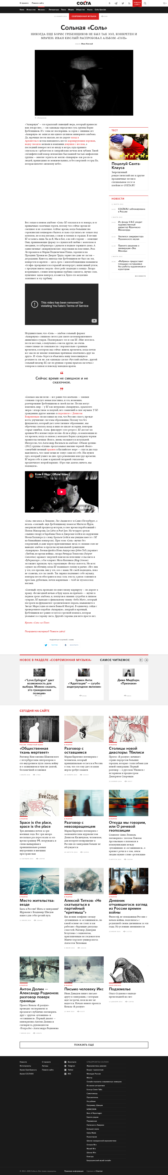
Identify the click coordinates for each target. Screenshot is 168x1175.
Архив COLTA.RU (27, 1074)
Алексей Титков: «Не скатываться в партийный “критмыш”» (82, 907)
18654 (129, 696)
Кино (22, 10)
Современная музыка (84, 16)
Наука (89, 10)
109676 (39, 1033)
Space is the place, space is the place (36, 825)
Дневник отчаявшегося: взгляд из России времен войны (128, 907)
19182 (84, 696)
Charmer (99, 1171)
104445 (40, 920)
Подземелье (120, 989)
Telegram (71, 1066)
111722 (129, 931)
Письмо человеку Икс (84, 989)
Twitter (70, 1070)
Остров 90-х (92, 1145)
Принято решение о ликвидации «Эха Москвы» (128, 248)
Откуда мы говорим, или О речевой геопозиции (127, 827)
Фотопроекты (25, 1066)
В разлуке (68, 744)
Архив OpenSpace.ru (28, 1070)
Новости (23, 1062)
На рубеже (91, 1101)
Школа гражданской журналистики (101, 1141)
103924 (86, 852)
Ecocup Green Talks (94, 1090)
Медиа (71, 10)
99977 (130, 781)
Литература (54, 10)
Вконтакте (72, 1062)
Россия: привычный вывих (31, 744)
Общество (80, 10)
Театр (63, 10)
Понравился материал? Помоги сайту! (45, 631)
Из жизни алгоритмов (96, 1086)
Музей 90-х (91, 1149)
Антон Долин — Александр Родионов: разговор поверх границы (39, 995)
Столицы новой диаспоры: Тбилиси (126, 751)
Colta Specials (100, 10)
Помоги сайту (38, 3)
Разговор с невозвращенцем (79, 825)
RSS (69, 1074)
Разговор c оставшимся (75, 751)
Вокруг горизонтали (95, 1070)
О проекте (24, 3)
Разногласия (92, 1137)
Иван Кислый (87, 44)
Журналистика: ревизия (96, 1066)
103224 (86, 775)
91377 (82, 1011)
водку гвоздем (33, 144)
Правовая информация (73, 1171)
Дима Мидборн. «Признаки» (128, 682)
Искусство (31, 10)
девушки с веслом (75, 144)
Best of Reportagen (94, 1113)
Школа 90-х (91, 1153)
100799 (42, 858)
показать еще (84, 1045)
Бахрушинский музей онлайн (99, 1160)
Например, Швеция (95, 1105)
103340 (130, 859)
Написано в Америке (95, 1125)
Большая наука (93, 1129)
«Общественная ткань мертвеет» (34, 751)
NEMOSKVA (91, 1109)
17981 (38, 775)
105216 (83, 948)
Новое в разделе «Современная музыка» (56, 660)
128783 (131, 1001)
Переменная (92, 1121)
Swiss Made (91, 1133)
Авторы (45, 1066)
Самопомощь (92, 1093)
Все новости (140, 276)
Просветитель (92, 1097)
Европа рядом (92, 1117)
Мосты (89, 1078)
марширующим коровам (81, 141)
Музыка (41, 10)
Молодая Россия (94, 1074)
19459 (39, 696)
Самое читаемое (115, 660)
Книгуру (90, 1157)
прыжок (51, 450)
